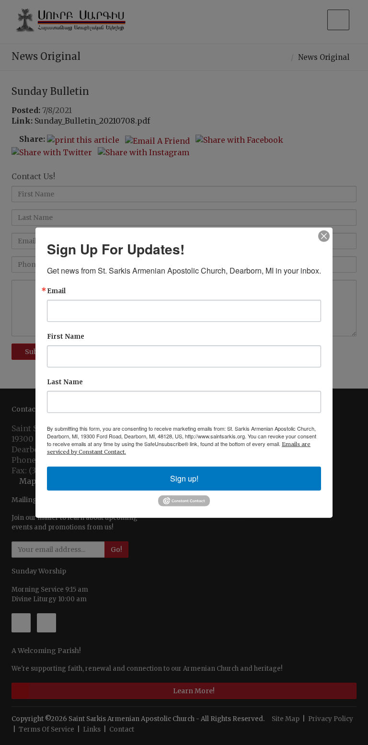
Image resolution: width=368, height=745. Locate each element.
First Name (65, 336)
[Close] (324, 235)
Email (56, 290)
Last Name (65, 381)
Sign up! (184, 477)
